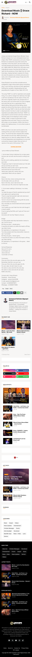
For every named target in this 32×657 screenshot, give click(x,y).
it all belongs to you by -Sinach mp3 (19, 439)
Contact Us (17, 648)
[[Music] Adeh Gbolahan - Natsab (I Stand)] (7, 498)
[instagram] (19, 640)
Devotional (16, 531)
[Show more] (25, 292)
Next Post (27, 354)
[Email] (21, 292)
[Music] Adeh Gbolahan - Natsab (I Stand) (23, 331)
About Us (4, 549)
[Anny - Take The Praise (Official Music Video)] (7, 417)
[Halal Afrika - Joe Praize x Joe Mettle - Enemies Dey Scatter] (7, 408)
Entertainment (17, 525)
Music (11, 288)
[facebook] (9, 640)
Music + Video (17, 533)
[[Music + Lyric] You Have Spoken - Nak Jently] (6, 567)
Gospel (7, 7)
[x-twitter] (12, 640)
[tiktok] (23, 640)
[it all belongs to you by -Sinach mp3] (7, 441)
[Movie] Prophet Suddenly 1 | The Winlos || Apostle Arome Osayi (20, 594)
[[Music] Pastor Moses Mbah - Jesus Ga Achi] (7, 425)
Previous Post (5, 354)
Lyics (24, 533)
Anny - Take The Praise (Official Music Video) (19, 415)
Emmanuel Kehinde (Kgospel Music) (18, 299)
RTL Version (16, 650)
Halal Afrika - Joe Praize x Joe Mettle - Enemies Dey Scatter (21, 406)
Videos (16, 523)
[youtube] (16, 640)
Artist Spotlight (8, 531)
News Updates (8, 525)
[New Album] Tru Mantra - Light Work (8, 348)
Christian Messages (9, 528)
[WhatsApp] (18, 292)
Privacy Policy (25, 648)
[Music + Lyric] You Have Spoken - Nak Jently (8, 331)
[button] (2, 2)
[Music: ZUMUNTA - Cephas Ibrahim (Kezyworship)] (7, 433)
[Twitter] (14, 292)
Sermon (6, 536)
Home (3, 7)
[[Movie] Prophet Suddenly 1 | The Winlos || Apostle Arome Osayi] (6, 596)
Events (18, 528)
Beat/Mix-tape (7, 533)
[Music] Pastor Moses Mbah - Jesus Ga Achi (20, 423)
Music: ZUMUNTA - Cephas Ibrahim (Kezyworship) (20, 431)
